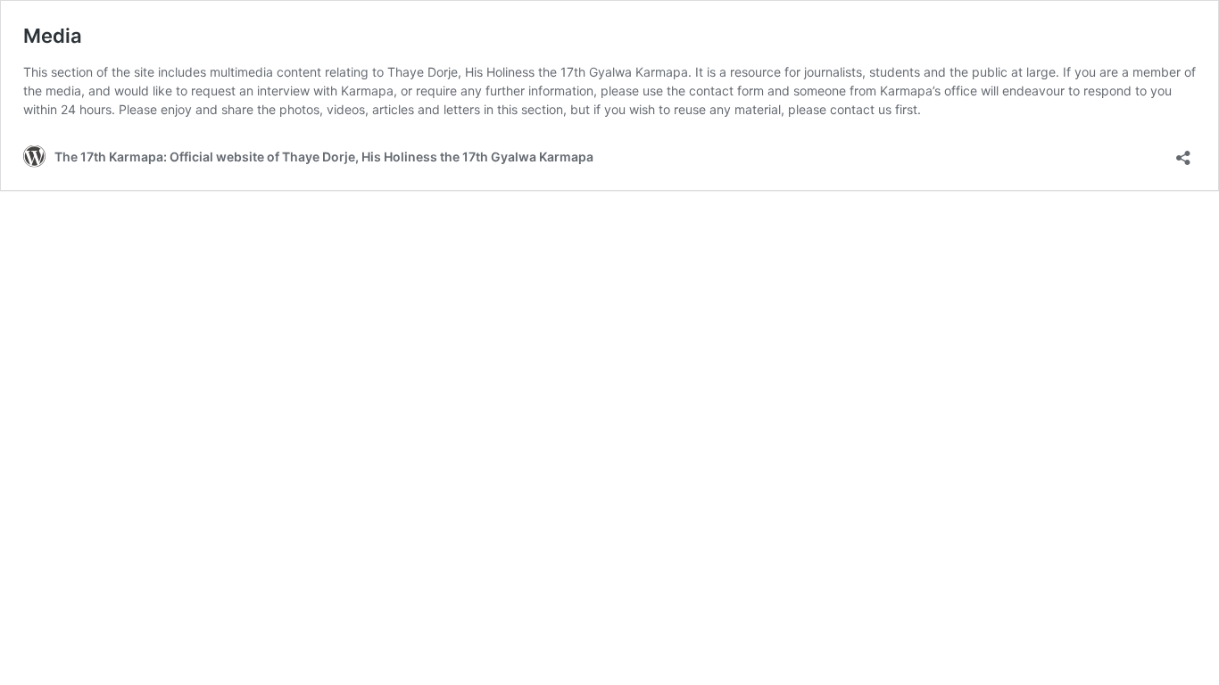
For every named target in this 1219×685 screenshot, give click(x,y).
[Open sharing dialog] (1183, 152)
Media (52, 35)
